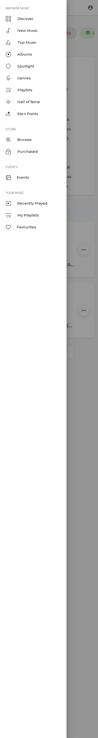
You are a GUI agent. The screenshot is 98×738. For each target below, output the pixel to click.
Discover (25, 18)
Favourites (26, 227)
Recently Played (32, 203)
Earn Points (27, 113)
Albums (24, 54)
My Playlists (28, 215)
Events (23, 177)
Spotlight (25, 66)
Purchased (27, 151)
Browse (24, 139)
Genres (24, 78)
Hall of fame (28, 102)
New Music (27, 30)
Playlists (24, 90)
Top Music (27, 42)
